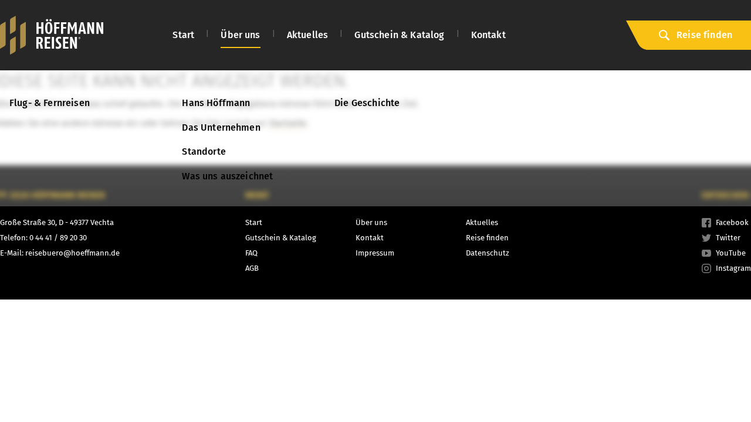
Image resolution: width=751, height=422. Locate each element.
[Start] (51, 35)
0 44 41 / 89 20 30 (58, 237)
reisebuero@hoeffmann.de (72, 253)
